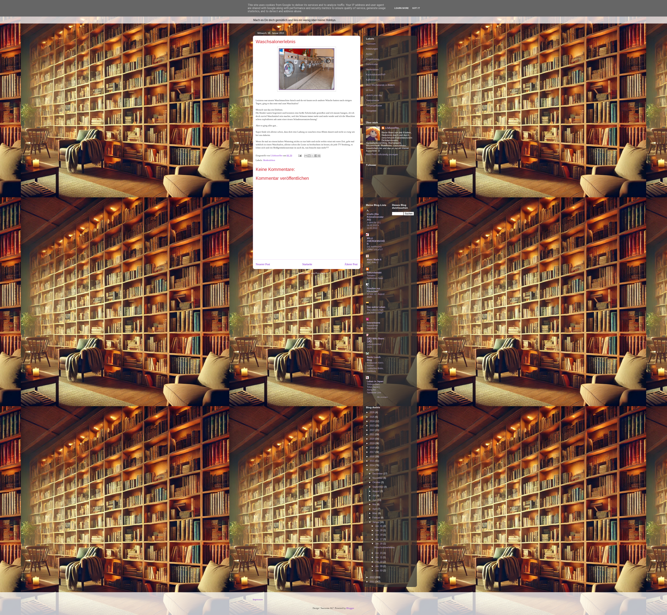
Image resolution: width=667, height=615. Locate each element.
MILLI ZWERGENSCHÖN (376, 241)
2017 (372, 452)
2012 (372, 577)
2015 (372, 461)
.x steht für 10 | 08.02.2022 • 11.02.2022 (373, 225)
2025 (372, 417)
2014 (372, 465)
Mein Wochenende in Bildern (380, 85)
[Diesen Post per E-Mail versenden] (306, 155)
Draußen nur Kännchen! (373, 290)
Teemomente (372, 100)
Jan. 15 (379, 553)
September (378, 487)
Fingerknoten (372, 59)
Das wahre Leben (376, 307)
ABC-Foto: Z (372, 262)
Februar (376, 517)
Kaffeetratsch (373, 79)
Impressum (258, 599)
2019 (372, 443)
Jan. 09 (379, 566)
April (375, 509)
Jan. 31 (379, 526)
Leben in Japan (375, 381)
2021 (372, 434)
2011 (372, 581)
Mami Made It (374, 259)
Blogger (350, 608)
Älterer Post (350, 264)
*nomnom (371, 43)
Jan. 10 (379, 562)
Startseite (307, 264)
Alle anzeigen (382, 397)
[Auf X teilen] (312, 155)
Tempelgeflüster (374, 105)
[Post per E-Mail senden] (299, 155)
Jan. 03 (379, 570)
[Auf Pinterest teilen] (319, 155)
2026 (372, 412)
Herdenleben (269, 160)
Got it (416, 8)
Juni (374, 500)
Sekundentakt (374, 272)
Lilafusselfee (392, 128)
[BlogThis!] (309, 155)
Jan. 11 (379, 557)
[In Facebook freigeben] (316, 155)
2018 (372, 447)
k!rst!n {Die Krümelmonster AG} (375, 217)
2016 (372, 456)
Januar (376, 522)
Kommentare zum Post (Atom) (312, 273)
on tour (369, 90)
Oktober (376, 482)
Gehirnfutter (372, 64)
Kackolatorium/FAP (375, 74)
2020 (372, 438)
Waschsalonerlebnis (384, 547)
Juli (374, 495)
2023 (372, 425)
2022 (372, 430)
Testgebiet (371, 110)
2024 (372, 421)
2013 (372, 469)
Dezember (377, 473)
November (377, 478)
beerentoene (373, 322)
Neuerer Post (263, 264)
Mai (374, 504)
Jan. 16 (379, 543)
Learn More (401, 8)
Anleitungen (372, 49)
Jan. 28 (379, 530)
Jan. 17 (379, 539)
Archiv (369, 54)
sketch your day (374, 95)
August (376, 491)
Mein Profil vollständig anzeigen (382, 154)
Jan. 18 (379, 534)
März (375, 513)
